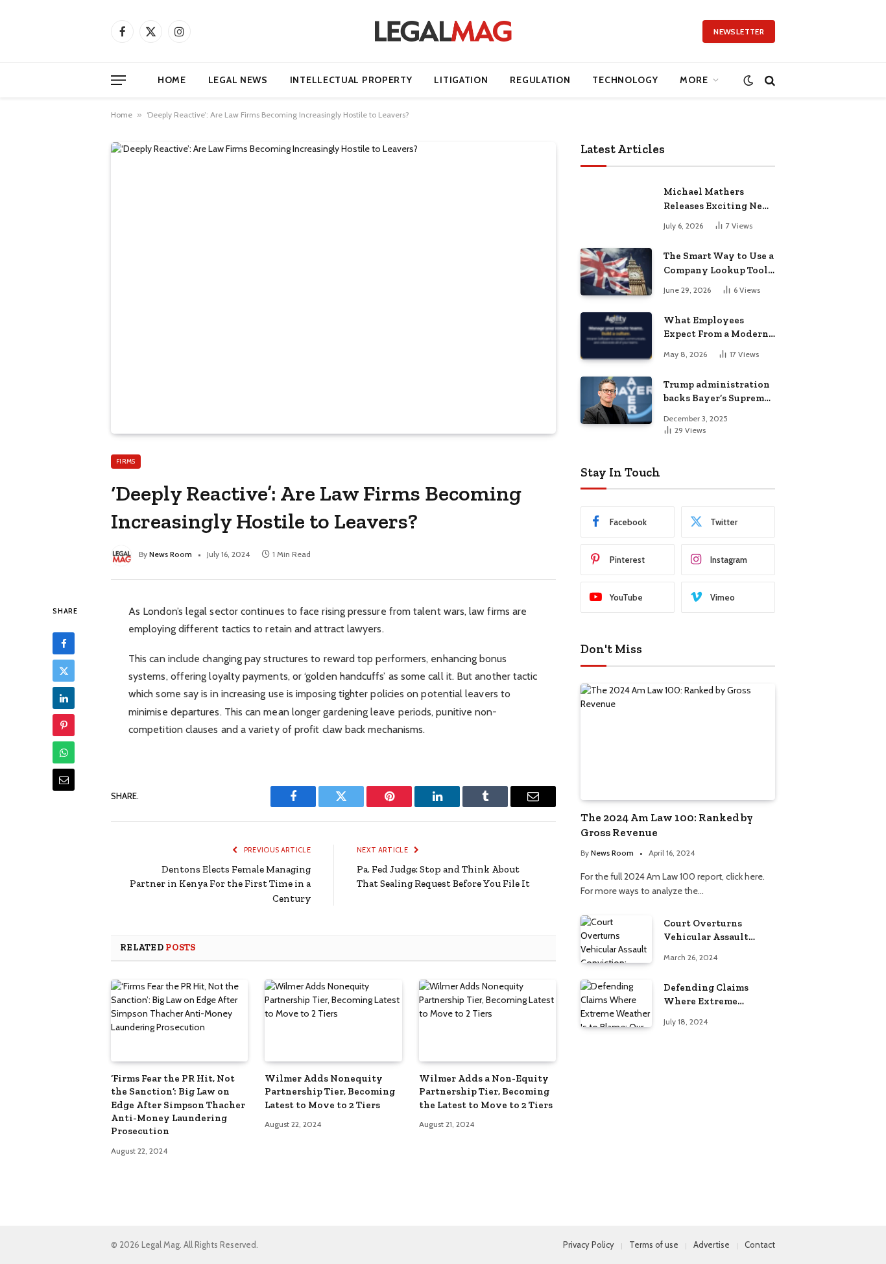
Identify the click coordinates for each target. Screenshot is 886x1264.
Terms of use (653, 1244)
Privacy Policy (588, 1244)
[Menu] (118, 80)
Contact (760, 1244)
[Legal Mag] (443, 31)
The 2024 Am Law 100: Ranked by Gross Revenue (667, 825)
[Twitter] (64, 671)
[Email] (64, 780)
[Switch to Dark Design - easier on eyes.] (748, 80)
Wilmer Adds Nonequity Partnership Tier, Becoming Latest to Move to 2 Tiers (330, 1091)
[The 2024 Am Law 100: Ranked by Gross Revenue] (678, 742)
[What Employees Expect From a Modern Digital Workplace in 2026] (616, 336)
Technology (625, 80)
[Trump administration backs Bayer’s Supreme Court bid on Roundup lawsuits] (616, 400)
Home (172, 80)
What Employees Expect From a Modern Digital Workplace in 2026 (716, 327)
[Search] (768, 80)
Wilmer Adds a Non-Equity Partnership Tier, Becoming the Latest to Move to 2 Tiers (486, 1091)
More (694, 80)
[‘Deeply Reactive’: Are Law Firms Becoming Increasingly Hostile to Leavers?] (333, 287)
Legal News (238, 80)
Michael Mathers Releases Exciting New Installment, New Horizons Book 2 (717, 199)
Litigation (461, 80)
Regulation (540, 80)
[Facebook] (64, 643)
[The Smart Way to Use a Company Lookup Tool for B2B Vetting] (616, 271)
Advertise (711, 1244)
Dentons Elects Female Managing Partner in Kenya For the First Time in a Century (220, 883)
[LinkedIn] (64, 698)
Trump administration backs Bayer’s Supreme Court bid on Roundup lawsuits (717, 392)
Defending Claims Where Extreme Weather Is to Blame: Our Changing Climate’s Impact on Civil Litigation (712, 995)
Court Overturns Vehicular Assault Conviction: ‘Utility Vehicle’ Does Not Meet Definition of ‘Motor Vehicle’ (718, 931)
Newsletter (738, 31)
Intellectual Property (351, 80)
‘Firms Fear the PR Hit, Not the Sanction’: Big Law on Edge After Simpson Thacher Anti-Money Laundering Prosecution (178, 1104)
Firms (126, 461)
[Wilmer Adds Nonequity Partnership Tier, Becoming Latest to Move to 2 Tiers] (333, 1020)
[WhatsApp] (64, 752)
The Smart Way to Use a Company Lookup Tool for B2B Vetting (719, 263)
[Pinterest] (64, 725)
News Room (170, 554)
